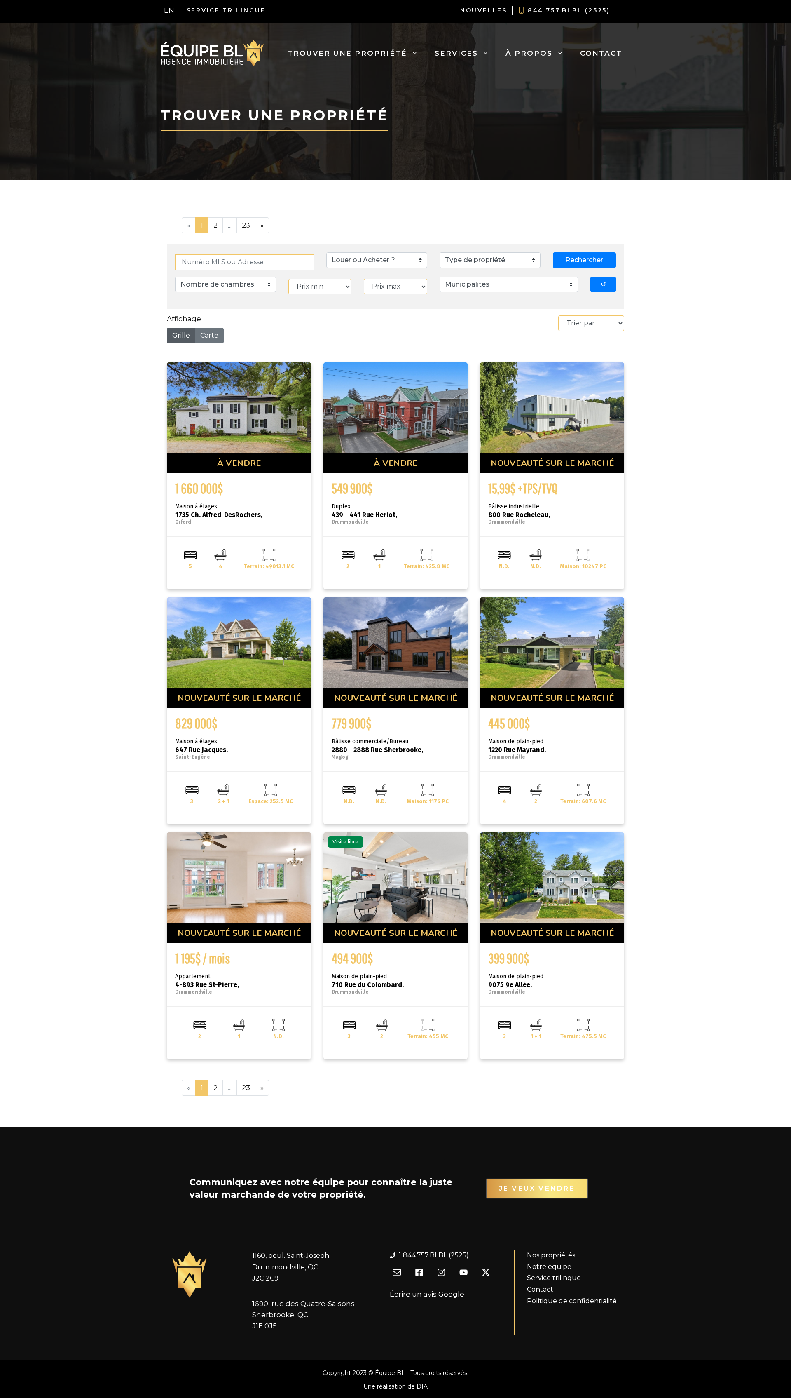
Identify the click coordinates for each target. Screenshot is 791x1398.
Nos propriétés (551, 1255)
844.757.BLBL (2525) (569, 10)
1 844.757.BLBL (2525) (434, 1255)
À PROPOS (528, 53)
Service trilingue (554, 1278)
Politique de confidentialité (572, 1301)
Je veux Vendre (537, 1188)
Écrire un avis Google (427, 1294)
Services (456, 53)
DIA (422, 1386)
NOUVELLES (483, 10)
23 (246, 225)
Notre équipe (549, 1267)
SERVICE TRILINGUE (226, 10)
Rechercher (584, 260)
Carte (209, 335)
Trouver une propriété (347, 53)
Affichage (184, 319)
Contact (601, 53)
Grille (181, 335)
